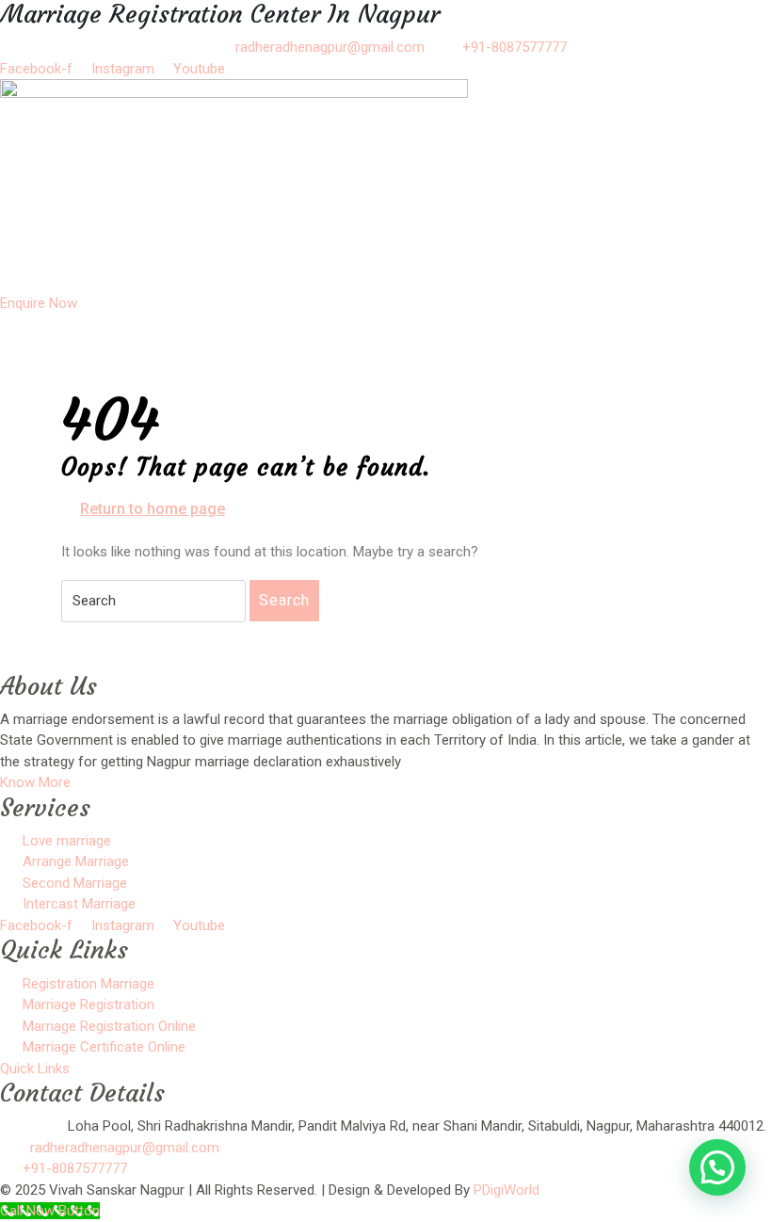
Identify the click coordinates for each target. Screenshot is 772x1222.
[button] (386, 274)
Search (284, 600)
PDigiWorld (506, 1190)
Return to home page (152, 510)
